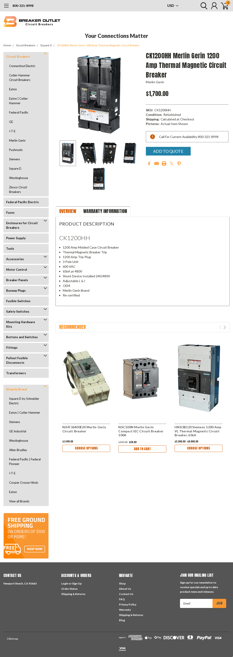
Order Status (69, 588)
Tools (10, 248)
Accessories (15, 259)
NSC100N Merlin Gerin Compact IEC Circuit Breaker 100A (140, 431)
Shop (122, 583)
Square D (46, 45)
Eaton (13, 89)
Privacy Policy (127, 604)
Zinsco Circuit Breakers (18, 189)
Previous (61, 94)
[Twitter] (171, 163)
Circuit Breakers (25, 45)
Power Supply (16, 238)
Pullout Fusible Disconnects (17, 360)
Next (136, 94)
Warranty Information (105, 211)
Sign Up (77, 583)
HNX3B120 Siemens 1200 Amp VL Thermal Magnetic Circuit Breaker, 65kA (198, 431)
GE (11, 122)
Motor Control (16, 269)
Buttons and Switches (22, 337)
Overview (67, 211)
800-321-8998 (23, 6)
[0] (222, 5)
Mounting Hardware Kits (20, 324)
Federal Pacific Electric (22, 202)
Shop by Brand (16, 389)
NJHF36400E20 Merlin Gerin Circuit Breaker (84, 429)
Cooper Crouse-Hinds (23, 482)
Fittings (12, 347)
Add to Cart (142, 449)
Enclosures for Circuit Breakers (22, 225)
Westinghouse (18, 178)
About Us (125, 588)
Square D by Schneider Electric (24, 401)
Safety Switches (17, 311)
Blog (122, 620)
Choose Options (86, 448)
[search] (203, 5)
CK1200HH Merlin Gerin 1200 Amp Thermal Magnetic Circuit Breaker (98, 45)
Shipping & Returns (73, 594)
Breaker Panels (17, 280)
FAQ (122, 599)
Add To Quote (168, 151)
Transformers (16, 373)
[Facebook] (149, 163)
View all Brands (19, 501)
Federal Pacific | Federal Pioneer (25, 461)
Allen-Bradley (18, 450)
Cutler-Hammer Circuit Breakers (19, 77)
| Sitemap (12, 638)
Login (64, 583)
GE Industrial (17, 431)
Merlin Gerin (17, 140)
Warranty (125, 609)
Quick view (86, 378)
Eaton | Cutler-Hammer (19, 101)
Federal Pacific (18, 112)
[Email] (156, 163)
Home (7, 45)
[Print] (164, 163)
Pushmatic (16, 150)
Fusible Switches (18, 301)
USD (171, 5)
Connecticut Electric (22, 66)
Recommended (72, 326)
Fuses (10, 212)
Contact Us (126, 594)
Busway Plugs (16, 290)
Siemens (14, 159)
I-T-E (12, 131)
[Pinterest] (179, 163)
